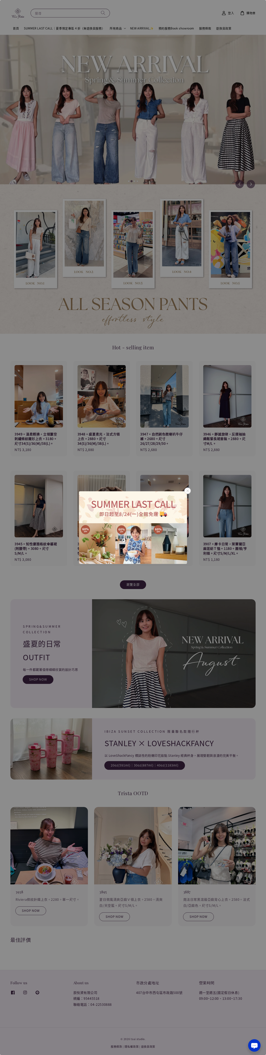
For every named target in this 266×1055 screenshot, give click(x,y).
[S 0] (133, 527)
